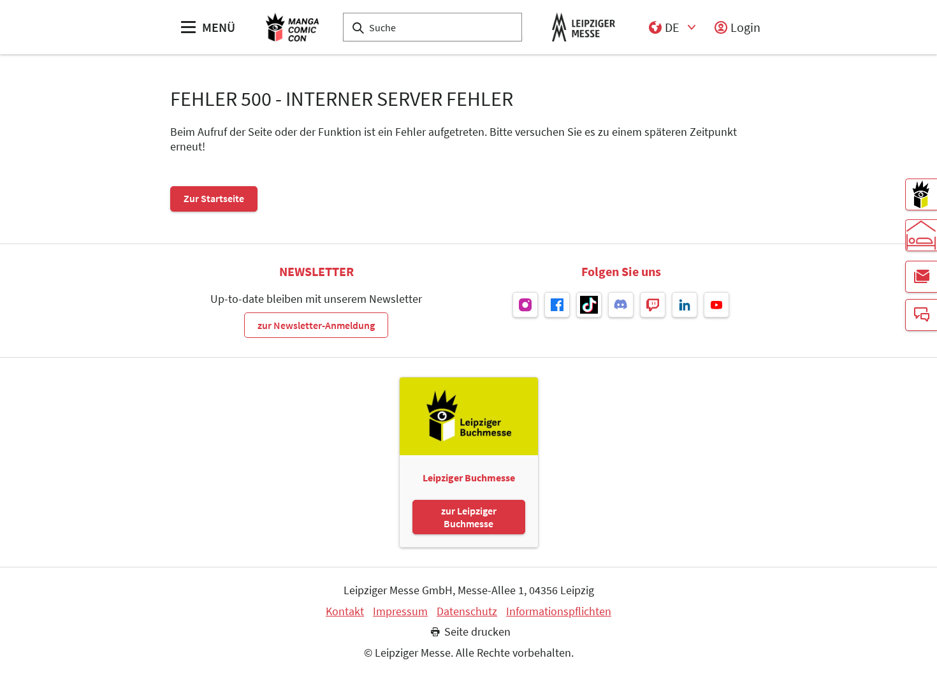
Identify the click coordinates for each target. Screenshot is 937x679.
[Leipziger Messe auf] (525, 305)
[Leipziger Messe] (583, 27)
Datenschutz (467, 611)
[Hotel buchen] (921, 235)
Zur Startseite (214, 198)
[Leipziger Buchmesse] (921, 194)
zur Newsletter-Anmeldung (316, 325)
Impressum (400, 611)
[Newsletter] (921, 277)
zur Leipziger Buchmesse (469, 517)
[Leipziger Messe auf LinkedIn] (684, 305)
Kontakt (345, 611)
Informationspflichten (558, 611)
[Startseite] (292, 27)
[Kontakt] (921, 315)
